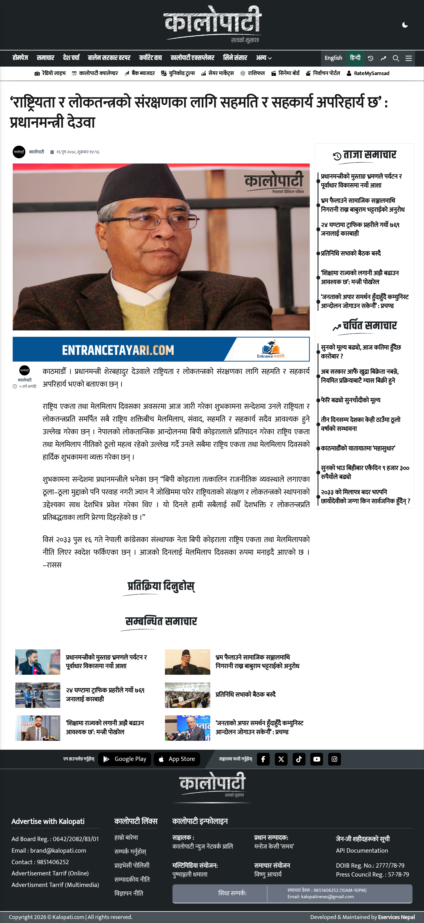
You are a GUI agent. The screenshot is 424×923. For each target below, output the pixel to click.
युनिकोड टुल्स (181, 73)
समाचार (45, 58)
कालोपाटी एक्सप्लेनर (192, 58)
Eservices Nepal (396, 917)
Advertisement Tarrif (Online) (50, 873)
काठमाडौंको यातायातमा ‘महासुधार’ (358, 448)
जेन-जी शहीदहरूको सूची (363, 839)
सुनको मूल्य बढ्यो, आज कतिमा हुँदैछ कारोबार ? (361, 352)
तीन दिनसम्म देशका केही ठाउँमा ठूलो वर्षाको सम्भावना (360, 424)
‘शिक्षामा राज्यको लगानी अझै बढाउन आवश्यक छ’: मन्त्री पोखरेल (105, 728)
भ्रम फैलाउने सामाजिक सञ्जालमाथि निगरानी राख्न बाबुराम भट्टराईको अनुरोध (257, 662)
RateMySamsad (371, 73)
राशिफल (256, 73)
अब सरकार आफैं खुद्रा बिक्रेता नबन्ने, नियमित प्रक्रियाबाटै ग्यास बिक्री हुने (359, 376)
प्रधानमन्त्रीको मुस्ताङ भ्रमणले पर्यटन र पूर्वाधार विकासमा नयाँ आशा (106, 662)
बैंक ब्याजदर (143, 73)
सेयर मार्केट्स (221, 73)
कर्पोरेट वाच (150, 58)
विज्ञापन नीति (129, 893)
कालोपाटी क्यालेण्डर (98, 73)
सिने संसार (235, 58)
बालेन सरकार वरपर (109, 58)
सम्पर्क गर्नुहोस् (130, 852)
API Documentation (362, 850)
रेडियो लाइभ (53, 73)
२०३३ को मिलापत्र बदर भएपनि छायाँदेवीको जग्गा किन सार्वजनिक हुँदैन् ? (365, 497)
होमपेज (20, 58)
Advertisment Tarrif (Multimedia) (55, 885)
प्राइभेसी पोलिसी (132, 865)
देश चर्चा (71, 58)
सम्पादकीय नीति (132, 880)
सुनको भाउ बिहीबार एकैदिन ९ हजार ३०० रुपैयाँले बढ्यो (365, 473)
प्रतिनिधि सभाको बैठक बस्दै (245, 695)
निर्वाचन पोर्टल (326, 73)
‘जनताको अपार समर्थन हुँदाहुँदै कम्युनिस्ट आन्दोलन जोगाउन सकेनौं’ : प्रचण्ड (259, 728)
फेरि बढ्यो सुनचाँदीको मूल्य (350, 400)
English (333, 58)
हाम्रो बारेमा (126, 837)
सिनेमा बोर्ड (289, 73)
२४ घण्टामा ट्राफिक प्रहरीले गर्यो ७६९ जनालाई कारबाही (105, 695)
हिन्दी (355, 58)
